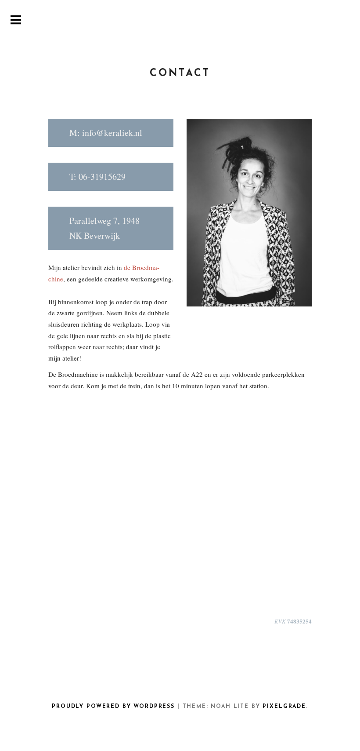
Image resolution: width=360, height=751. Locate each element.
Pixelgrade (284, 706)
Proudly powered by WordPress (113, 706)
